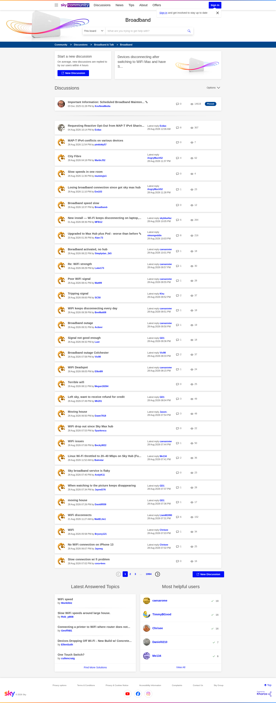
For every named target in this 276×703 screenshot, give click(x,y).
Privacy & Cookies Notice (117, 685)
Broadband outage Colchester (88, 352)
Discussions (102, 5)
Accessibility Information (150, 685)
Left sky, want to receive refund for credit (96, 396)
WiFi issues (76, 441)
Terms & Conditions (86, 685)
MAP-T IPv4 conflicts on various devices (95, 140)
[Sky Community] (75, 5)
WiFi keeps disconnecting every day (92, 308)
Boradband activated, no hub (87, 249)
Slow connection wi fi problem (89, 559)
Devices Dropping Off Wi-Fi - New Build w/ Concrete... (95, 640)
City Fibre (74, 156)
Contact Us (198, 685)
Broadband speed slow (83, 203)
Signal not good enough (84, 337)
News (119, 5)
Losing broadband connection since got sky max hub (104, 187)
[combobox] (144, 31)
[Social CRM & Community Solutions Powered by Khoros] (264, 694)
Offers (157, 5)
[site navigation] (56, 5)
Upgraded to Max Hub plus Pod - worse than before (103, 233)
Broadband (138, 20)
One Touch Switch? (71, 654)
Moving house (77, 411)
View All (180, 667)
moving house (77, 500)
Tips (131, 5)
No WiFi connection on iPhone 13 (90, 544)
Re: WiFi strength (80, 264)
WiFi (71, 529)
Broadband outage (80, 323)
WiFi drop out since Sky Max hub (90, 426)
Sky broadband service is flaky (89, 470)
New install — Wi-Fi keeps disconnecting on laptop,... (104, 218)
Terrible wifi (76, 382)
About (143, 5)
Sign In (215, 5)
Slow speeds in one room (85, 171)
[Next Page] (157, 574)
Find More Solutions (95, 667)
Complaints (177, 685)
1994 (149, 574)
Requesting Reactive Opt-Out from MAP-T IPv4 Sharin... (106, 125)
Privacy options (59, 685)
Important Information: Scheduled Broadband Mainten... (106, 102)
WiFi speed (65, 599)
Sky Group (218, 685)
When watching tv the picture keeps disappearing (102, 485)
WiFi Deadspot (78, 367)
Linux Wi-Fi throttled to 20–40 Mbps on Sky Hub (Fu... (104, 456)
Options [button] (211, 87)
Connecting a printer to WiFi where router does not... (94, 626)
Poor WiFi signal (79, 278)
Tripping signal (78, 293)
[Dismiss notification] (217, 13)
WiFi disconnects (80, 515)
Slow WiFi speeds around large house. (84, 613)
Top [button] (269, 685)
